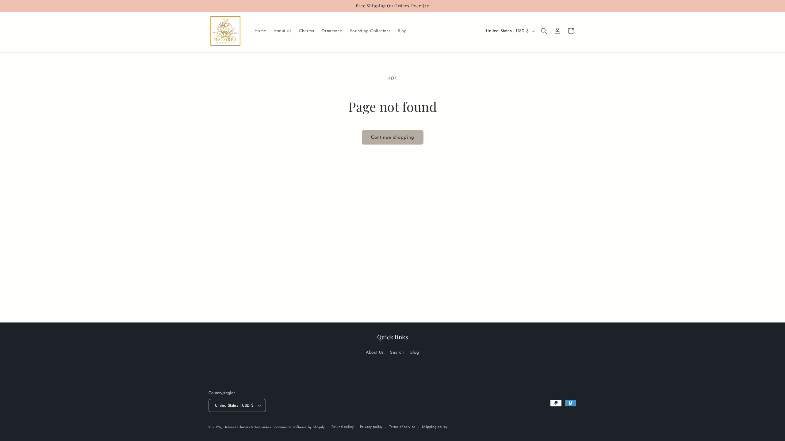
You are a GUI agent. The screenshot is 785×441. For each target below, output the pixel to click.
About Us (375, 352)
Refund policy (342, 426)
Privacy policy (371, 426)
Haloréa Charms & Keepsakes (247, 426)
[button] (544, 31)
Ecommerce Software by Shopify (299, 426)
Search (397, 352)
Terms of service (402, 426)
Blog (414, 352)
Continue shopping (392, 137)
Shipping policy (435, 426)
